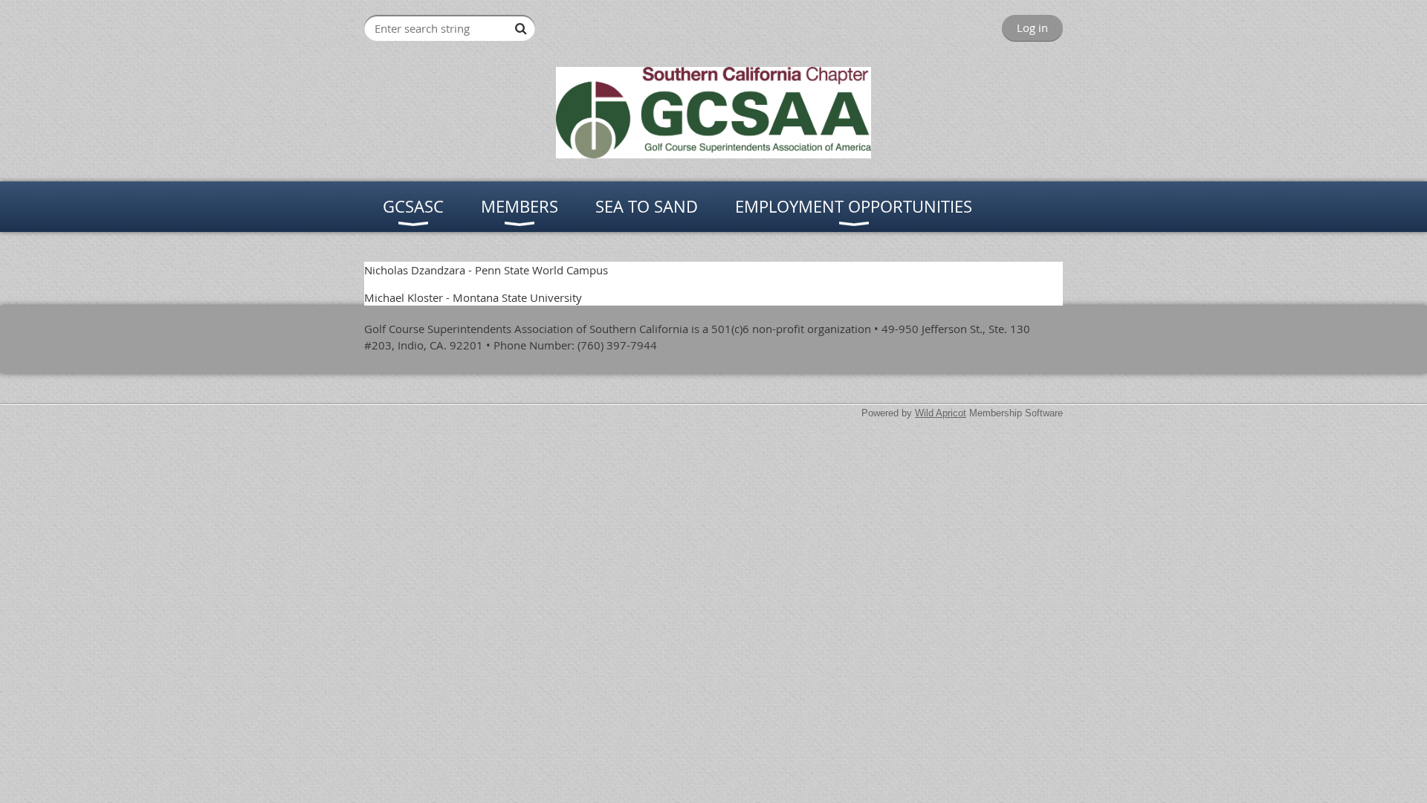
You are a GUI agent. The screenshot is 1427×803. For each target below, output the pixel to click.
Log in (1032, 27)
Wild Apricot (940, 413)
